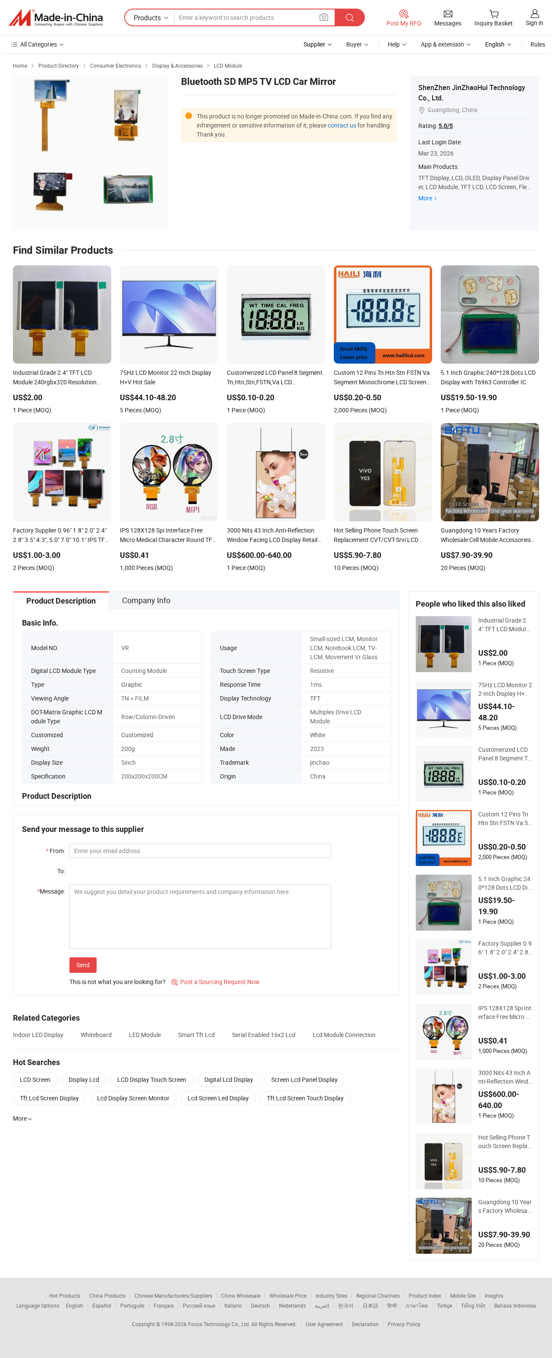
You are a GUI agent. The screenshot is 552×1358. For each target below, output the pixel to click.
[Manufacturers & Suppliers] (56, 18)
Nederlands (292, 1305)
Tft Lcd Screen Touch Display (305, 1098)
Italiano (233, 1305)
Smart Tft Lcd (196, 1035)
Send (83, 965)
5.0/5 (446, 125)
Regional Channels (378, 1295)
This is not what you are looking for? (117, 982)
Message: (51, 891)
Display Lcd (84, 1079)
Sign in (534, 23)
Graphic (131, 684)
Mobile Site (463, 1295)
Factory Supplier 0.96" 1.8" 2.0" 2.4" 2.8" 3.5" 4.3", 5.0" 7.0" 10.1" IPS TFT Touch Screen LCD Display (505, 947)
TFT (315, 698)
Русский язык (199, 1305)
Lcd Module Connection (344, 1035)
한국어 (346, 1305)
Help (394, 44)
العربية (322, 1305)
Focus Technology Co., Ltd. (219, 1324)
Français (164, 1305)
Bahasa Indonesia (515, 1305)
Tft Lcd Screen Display (49, 1098)
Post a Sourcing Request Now (215, 982)
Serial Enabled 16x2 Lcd (263, 1035)
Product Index (425, 1295)
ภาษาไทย (417, 1305)
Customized (137, 735)
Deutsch (260, 1305)
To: (61, 871)
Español (101, 1305)
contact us (342, 125)
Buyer (354, 44)
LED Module (145, 1035)
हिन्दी (392, 1305)
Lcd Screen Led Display (218, 1098)
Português (132, 1305)
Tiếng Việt (473, 1305)
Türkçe (444, 1305)
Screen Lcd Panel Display (304, 1079)
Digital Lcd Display (228, 1079)
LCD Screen (35, 1079)
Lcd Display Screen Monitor (133, 1098)
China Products (107, 1295)
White (317, 735)
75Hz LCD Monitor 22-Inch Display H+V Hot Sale (505, 689)
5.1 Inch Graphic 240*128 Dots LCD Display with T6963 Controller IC (504, 883)
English (74, 1305)
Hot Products (64, 1295)
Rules (537, 44)
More (425, 198)
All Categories (38, 44)
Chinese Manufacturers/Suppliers (173, 1295)
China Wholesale (240, 1295)
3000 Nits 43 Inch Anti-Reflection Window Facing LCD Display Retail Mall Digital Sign (505, 1077)
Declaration (365, 1324)
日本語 (370, 1305)
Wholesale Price (288, 1295)
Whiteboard (96, 1035)
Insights (494, 1295)
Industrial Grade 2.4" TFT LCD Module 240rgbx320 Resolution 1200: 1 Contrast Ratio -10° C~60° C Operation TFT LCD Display (504, 624)
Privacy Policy (404, 1324)
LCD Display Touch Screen (151, 1079)
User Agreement (324, 1324)
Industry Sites (331, 1295)
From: (55, 851)
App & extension (442, 44)
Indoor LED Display (38, 1035)
